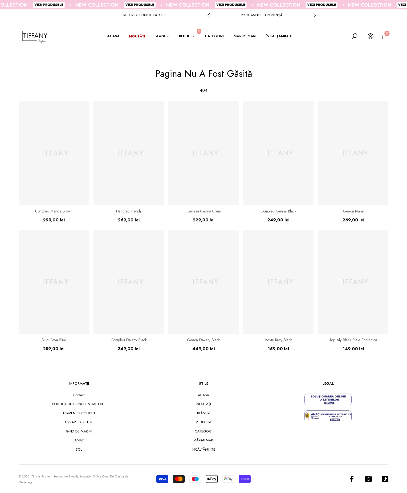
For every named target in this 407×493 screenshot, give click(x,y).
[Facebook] (351, 479)
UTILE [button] (203, 383)
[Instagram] (368, 479)
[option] (261, 15)
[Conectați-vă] (370, 36)
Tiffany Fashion (41, 476)
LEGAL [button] (328, 383)
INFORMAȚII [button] (79, 383)
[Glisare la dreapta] (314, 15)
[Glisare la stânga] (208, 15)
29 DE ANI (261, 15)
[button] (115, 36)
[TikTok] (385, 479)
